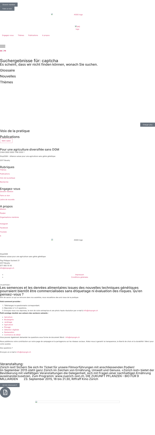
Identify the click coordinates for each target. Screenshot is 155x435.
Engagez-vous (8, 35)
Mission (3, 209)
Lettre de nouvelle (7, 199)
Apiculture (8, 317)
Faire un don (5, 195)
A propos (46, 35)
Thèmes (21, 35)
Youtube (3, 232)
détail (18, 335)
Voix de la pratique (7, 178)
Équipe (2, 213)
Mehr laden (6, 141)
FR (5, 51)
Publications (33, 35)
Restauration (9, 332)
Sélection (8, 330)
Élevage (7, 327)
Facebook (4, 228)
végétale (15, 330)
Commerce (8, 335)
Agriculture (8, 325)
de (14, 335)
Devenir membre (6, 191)
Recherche (4, 182)
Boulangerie (9, 320)
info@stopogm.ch (7, 268)
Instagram (4, 224)
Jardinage (8, 322)
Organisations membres (9, 217)
